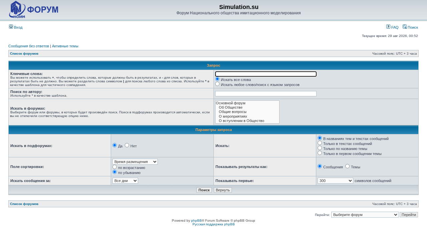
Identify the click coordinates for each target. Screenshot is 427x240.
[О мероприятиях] (247, 116)
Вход (17, 27)
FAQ (394, 27)
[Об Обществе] (247, 107)
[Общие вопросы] (247, 112)
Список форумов (24, 53)
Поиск (412, 27)
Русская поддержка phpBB (213, 224)
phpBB (196, 220)
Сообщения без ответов (28, 46)
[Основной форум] (247, 103)
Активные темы (65, 46)
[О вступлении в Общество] (247, 121)
